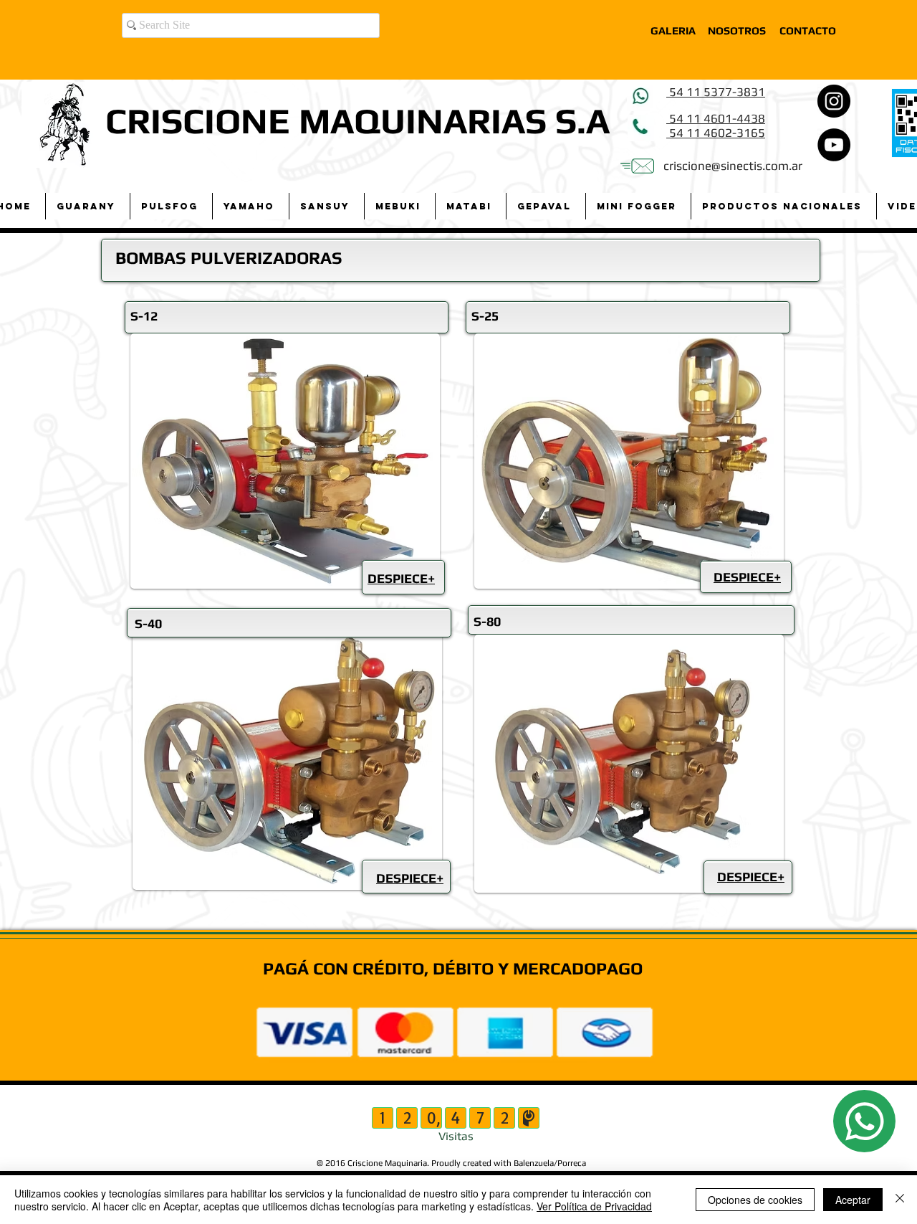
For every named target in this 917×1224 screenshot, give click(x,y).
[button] (87, 206)
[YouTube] (833, 144)
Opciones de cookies (755, 1199)
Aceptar (852, 1199)
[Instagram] (833, 101)
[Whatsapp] (864, 1121)
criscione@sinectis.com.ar (732, 165)
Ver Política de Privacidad (594, 1206)
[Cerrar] (899, 1200)
